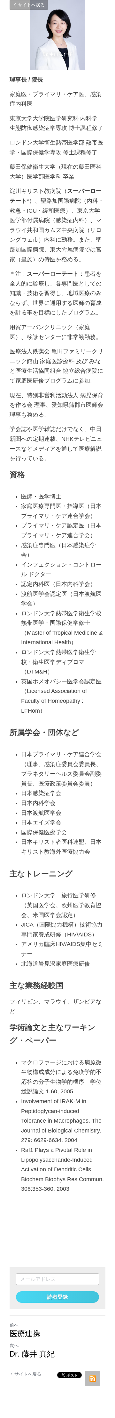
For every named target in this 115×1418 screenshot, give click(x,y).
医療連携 (25, 1333)
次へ (14, 1345)
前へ (14, 1325)
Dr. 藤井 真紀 (32, 1354)
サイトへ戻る (31, 5)
